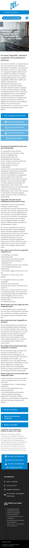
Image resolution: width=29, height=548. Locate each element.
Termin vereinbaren (16, 133)
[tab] (14, 115)
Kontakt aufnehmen (16, 122)
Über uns (14, 526)
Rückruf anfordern (16, 127)
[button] (27, 18)
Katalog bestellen (16, 138)
